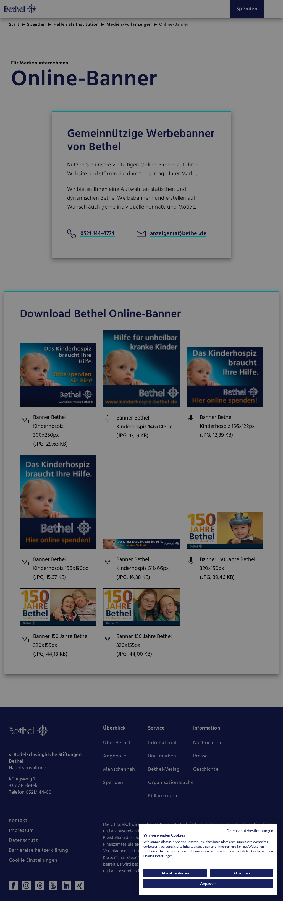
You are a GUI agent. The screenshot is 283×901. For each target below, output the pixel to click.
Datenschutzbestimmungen (249, 830)
